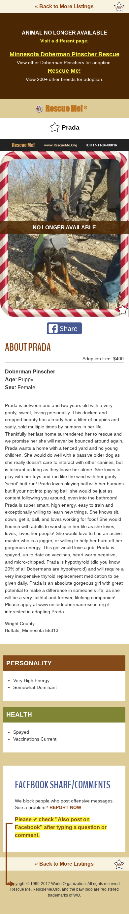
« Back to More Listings (64, 6)
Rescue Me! (64, 70)
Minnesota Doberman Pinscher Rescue (64, 54)
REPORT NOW (65, 807)
